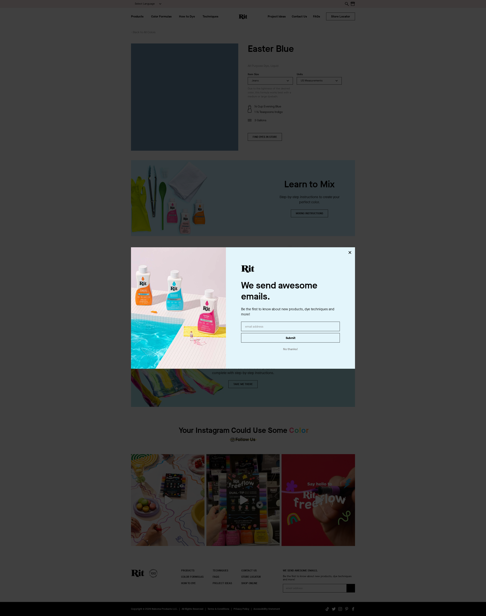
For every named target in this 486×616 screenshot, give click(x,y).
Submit (290, 338)
